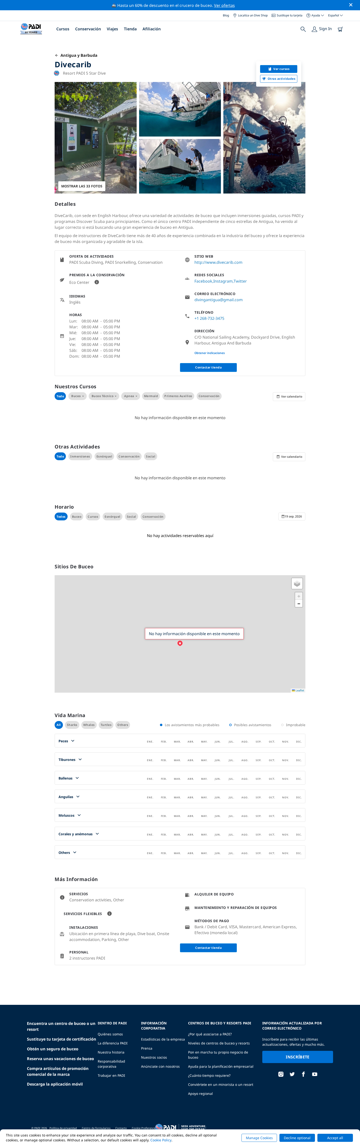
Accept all (335, 1137)
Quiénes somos (110, 1034)
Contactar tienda (208, 367)
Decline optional (297, 1137)
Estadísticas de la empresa (163, 1039)
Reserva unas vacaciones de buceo (60, 1058)
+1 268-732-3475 (209, 318)
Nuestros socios (154, 1057)
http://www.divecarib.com (218, 262)
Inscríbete (297, 1057)
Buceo (76, 396)
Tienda (130, 29)
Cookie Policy (160, 1140)
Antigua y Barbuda (78, 55)
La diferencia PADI (113, 1043)
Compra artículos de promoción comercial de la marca (58, 1071)
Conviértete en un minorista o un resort (220, 1084)
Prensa (146, 1048)
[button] (180, 643)
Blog (226, 15)
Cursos (62, 29)
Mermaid (151, 396)
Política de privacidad (63, 1128)
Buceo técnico (103, 396)
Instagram (223, 281)
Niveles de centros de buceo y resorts (219, 1043)
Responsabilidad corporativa (111, 1064)
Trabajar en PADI (111, 1075)
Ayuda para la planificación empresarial (220, 1066)
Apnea (129, 396)
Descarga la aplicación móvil (55, 1084)
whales (89, 725)
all (59, 725)
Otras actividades (282, 79)
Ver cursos (281, 69)
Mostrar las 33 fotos (81, 186)
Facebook (203, 281)
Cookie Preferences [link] (144, 1128)
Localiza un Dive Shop (253, 15)
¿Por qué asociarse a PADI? (210, 1034)
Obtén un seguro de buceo (52, 1049)
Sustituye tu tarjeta (289, 15)
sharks (72, 725)
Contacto (121, 1128)
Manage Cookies (259, 1137)
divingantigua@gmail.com (218, 299)
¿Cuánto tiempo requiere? (209, 1075)
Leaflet (299, 690)
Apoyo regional (200, 1093)
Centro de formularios (96, 1128)
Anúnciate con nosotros (160, 1066)
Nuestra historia (111, 1052)
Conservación (88, 29)
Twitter (240, 281)
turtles (106, 725)
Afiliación (152, 29)
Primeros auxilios (178, 396)
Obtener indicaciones (209, 353)
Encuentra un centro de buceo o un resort (61, 1026)
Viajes (112, 29)
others (122, 725)
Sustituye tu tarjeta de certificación (61, 1039)
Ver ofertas (224, 5)
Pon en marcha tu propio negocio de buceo (218, 1055)
